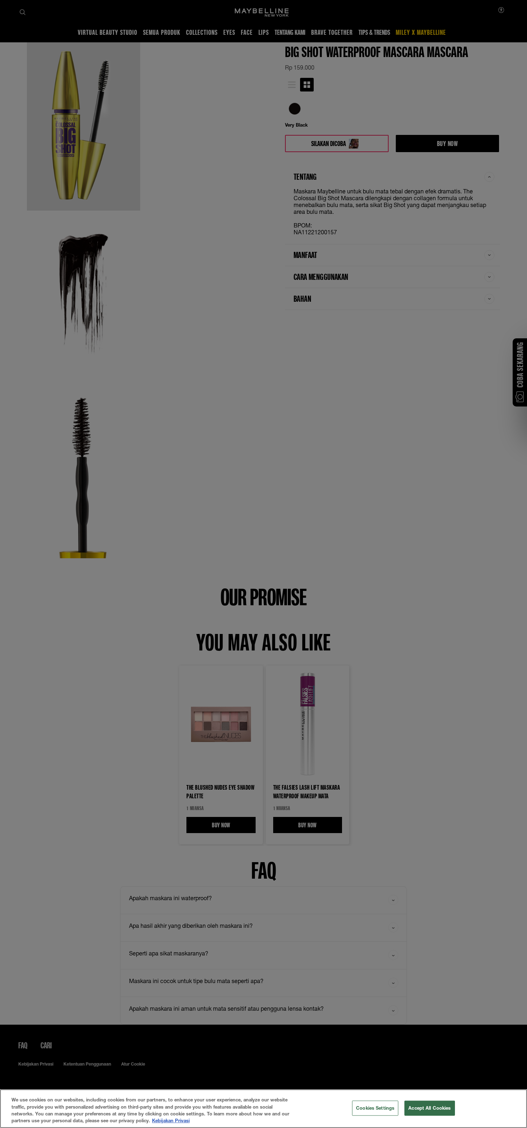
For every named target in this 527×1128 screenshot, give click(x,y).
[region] (263, 1108)
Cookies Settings (375, 1108)
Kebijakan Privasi (171, 1120)
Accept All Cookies (429, 1108)
